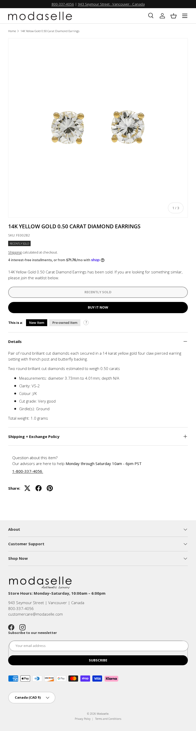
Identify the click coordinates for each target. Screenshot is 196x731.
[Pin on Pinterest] (49, 488)
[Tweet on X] (27, 488)
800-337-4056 (63, 4)
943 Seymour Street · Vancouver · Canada (111, 4)
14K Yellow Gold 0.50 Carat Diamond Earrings (49, 31)
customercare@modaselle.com (35, 614)
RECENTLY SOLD (98, 292)
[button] (173, 15)
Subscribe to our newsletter (32, 632)
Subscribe (98, 660)
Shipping (15, 252)
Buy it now (98, 307)
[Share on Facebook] (38, 488)
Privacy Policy (83, 719)
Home (12, 31)
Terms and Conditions (108, 719)
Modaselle (102, 713)
